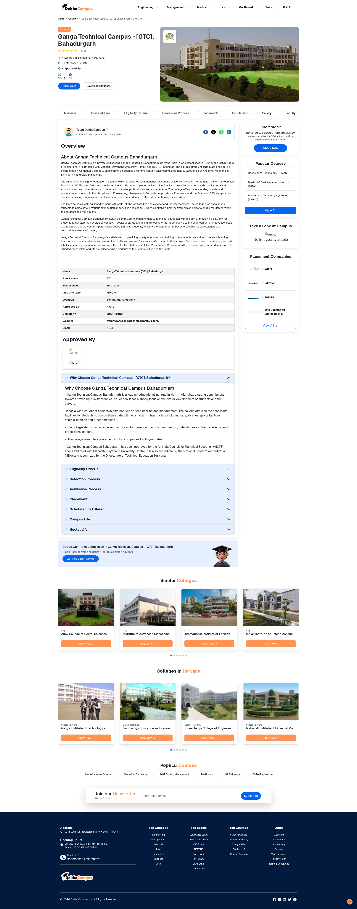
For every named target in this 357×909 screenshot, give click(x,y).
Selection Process (85, 479)
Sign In (287, 7)
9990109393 (75, 859)
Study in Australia (238, 854)
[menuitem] (147, 7)
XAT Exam (199, 858)
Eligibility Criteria (84, 469)
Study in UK (239, 849)
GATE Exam (199, 854)
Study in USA (239, 844)
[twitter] (213, 132)
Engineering (158, 834)
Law (158, 849)
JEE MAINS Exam (199, 834)
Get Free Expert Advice (80, 558)
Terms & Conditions (279, 863)
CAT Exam (198, 844)
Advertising (279, 844)
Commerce (158, 854)
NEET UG (198, 849)
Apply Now (69, 86)
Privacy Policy (279, 858)
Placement (79, 499)
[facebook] (205, 132)
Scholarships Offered (87, 509)
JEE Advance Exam (199, 839)
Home (61, 18)
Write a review (279, 854)
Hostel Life (79, 529)
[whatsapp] (221, 132)
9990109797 (93, 859)
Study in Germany (238, 839)
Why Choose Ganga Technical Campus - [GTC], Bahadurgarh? (120, 378)
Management (158, 839)
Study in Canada (238, 834)
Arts (158, 863)
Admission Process (85, 489)
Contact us (279, 839)
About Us (279, 834)
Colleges (73, 18)
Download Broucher (98, 86)
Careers (279, 849)
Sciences (158, 858)
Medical (158, 844)
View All (270, 210)
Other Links (199, 868)
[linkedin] (229, 132)
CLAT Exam (199, 863)
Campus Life (80, 519)
